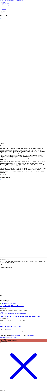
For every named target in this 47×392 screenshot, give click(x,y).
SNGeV (4, 9)
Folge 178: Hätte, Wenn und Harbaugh (12, 306)
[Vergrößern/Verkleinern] (0, 390)
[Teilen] (2, 390)
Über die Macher (5, 3)
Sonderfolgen (7, 5)
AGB (11, 337)
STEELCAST (8, 308)
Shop (3, 8)
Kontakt (4, 6)
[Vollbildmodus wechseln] (1, 390)
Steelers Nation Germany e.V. (16, 335)
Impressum (7, 337)
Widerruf (15, 337)
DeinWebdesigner (30, 335)
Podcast (3, 4)
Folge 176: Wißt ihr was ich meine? (11, 326)
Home (3, 2)
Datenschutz (2, 337)
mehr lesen (2, 312)
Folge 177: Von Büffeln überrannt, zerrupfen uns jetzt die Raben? (20, 316)
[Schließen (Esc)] (4, 390)
